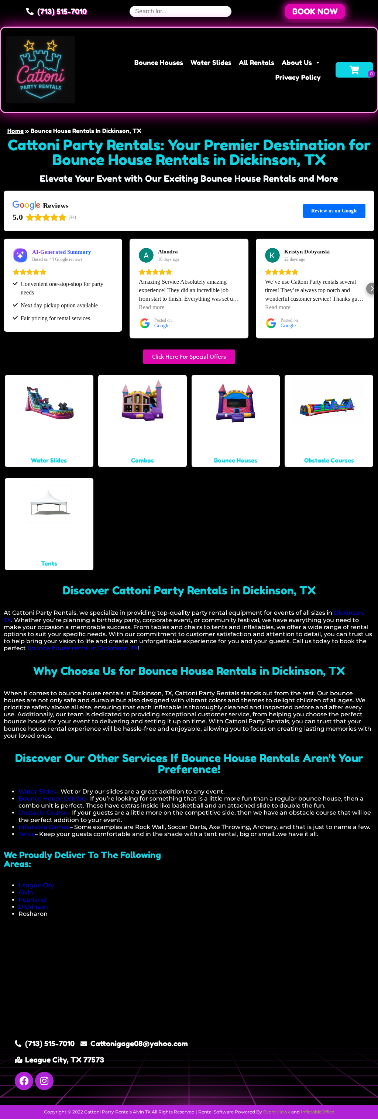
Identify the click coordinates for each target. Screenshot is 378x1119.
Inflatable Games (44, 826)
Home (15, 130)
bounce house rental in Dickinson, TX (82, 648)
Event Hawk (276, 1112)
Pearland (32, 899)
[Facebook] (24, 1081)
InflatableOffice (317, 1112)
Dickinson (33, 906)
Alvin (25, 892)
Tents (26, 833)
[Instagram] (44, 1081)
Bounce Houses (158, 62)
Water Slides (210, 62)
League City (36, 885)
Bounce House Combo (52, 798)
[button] (315, 11)
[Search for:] (180, 11)
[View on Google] (146, 255)
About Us (297, 62)
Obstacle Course (43, 812)
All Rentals (256, 62)
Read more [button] (151, 307)
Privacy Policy (298, 77)
